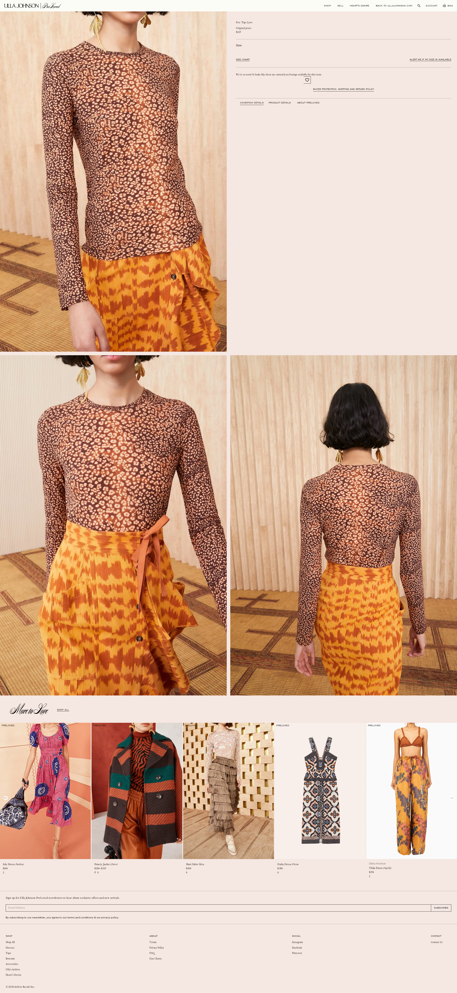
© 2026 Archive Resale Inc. (20, 986)
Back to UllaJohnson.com (394, 5)
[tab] (254, 102)
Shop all (63, 709)
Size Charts (155, 958)
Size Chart (243, 59)
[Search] (419, 5)
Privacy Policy (156, 947)
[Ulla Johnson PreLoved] (32, 5)
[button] (307, 80)
